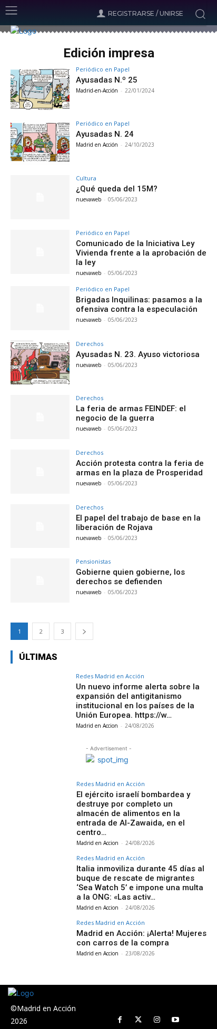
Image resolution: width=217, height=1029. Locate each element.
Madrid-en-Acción (97, 90)
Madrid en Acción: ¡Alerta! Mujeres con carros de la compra (141, 938)
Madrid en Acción (97, 144)
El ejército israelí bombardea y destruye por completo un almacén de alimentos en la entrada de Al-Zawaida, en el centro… (133, 813)
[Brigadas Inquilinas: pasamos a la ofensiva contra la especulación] (40, 308)
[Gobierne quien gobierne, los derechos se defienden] (40, 580)
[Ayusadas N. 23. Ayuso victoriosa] (40, 363)
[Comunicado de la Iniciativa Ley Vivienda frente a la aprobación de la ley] (40, 252)
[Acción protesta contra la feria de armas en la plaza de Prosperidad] (40, 472)
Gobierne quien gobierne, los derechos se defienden (130, 576)
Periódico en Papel (103, 69)
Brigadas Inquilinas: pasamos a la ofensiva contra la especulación (139, 304)
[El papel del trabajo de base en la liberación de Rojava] (40, 526)
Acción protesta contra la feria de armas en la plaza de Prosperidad (140, 468)
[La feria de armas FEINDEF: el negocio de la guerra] (40, 417)
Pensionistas (93, 561)
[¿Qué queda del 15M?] (40, 197)
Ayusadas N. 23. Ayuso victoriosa (138, 354)
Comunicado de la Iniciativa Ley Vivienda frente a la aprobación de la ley (141, 253)
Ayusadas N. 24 (105, 134)
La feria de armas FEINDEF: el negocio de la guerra (131, 413)
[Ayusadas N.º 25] (40, 88)
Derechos (89, 344)
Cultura (86, 178)
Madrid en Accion (97, 725)
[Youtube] (175, 1020)
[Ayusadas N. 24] (40, 142)
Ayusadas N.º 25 (106, 80)
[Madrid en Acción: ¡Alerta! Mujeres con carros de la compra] (40, 942)
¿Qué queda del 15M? (116, 188)
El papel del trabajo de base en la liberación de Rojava (138, 522)
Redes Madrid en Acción (110, 676)
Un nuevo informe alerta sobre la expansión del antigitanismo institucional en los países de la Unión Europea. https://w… (138, 701)
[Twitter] (138, 1020)
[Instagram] (156, 1020)
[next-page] (84, 631)
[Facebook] (120, 1020)
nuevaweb (88, 199)
